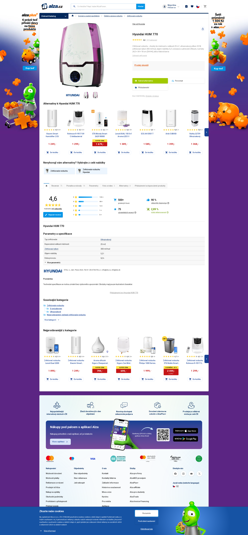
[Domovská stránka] (73, 15)
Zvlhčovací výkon (51, 249)
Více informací (50, 531)
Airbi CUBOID (171, 134)
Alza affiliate (135, 487)
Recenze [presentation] (57, 186)
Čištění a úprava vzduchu (113, 16)
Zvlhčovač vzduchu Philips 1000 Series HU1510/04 (147, 362)
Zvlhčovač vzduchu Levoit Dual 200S (52, 361)
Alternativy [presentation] (125, 186)
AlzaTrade (134, 497)
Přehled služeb (52, 506)
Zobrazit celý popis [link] (139, 55)
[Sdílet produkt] (203, 29)
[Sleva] (164, 338)
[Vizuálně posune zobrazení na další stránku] (206, 132)
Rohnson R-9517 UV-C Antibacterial (76, 135)
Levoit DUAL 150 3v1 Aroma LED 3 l (123, 135)
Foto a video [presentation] (109, 186)
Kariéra (105, 497)
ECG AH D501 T (147, 134)
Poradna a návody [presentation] (76, 186)
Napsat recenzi (54, 215)
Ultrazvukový (106, 240)
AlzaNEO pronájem (138, 478)
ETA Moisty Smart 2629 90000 (99, 135)
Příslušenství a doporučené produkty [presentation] (150, 186)
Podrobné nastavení (146, 521)
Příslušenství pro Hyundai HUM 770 (124, 293)
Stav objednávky (81, 473)
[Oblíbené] (192, 6)
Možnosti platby (52, 478)
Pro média (106, 501)
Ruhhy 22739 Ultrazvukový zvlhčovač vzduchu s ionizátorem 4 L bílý (195, 135)
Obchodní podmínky (54, 497)
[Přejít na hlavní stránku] (52, 6)
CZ (177, 486)
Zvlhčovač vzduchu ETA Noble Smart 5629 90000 (171, 362)
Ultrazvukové (55, 312)
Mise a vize (106, 492)
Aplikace (105, 506)
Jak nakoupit (79, 483)
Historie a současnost (111, 487)
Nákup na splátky (53, 492)
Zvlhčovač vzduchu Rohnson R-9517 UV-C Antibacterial (195, 362)
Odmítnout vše (147, 529)
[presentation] (46, 185)
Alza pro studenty (137, 492)
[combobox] (103, 6)
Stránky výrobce (152, 96)
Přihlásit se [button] (172, 8)
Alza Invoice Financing (139, 501)
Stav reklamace (80, 478)
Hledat (140, 6)
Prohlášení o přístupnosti (56, 501)
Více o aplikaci (58, 442)
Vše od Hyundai (138, 24)
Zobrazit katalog (48, 16)
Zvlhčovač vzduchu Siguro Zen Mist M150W (123, 362)
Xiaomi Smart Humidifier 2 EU (52, 135)
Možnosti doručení (54, 473)
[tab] (46, 185)
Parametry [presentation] (93, 186)
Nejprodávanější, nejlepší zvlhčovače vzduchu (66, 315)
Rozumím (146, 513)
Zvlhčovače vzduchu (134, 16)
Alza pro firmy (136, 473)
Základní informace (110, 483)
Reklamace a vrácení (54, 483)
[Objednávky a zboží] (186, 6)
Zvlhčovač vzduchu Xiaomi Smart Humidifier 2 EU (76, 362)
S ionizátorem (56, 309)
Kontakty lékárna (109, 478)
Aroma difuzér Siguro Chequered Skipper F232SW (100, 362)
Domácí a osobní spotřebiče (88, 16)
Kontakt (105, 473)
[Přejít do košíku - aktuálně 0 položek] (205, 6)
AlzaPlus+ (134, 483)
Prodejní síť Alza (53, 487)
